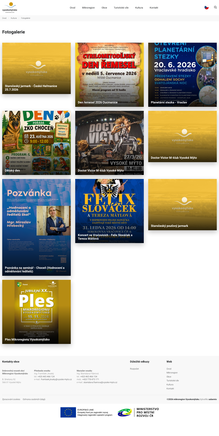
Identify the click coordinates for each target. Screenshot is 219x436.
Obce (104, 8)
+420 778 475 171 (90, 379)
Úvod (72, 8)
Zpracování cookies (11, 399)
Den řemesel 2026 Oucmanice (98, 102)
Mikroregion (88, 8)
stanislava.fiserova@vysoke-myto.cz (100, 382)
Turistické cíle (121, 8)
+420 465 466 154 (88, 376)
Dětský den (12, 170)
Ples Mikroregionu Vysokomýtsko (27, 339)
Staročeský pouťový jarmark (169, 226)
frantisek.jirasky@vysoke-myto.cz (56, 379)
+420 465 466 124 (46, 376)
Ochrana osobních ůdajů (34, 399)
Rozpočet (134, 369)
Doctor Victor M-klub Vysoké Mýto (101, 170)
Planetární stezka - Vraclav (169, 102)
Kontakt (154, 8)
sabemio (213, 399)
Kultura (139, 8)
